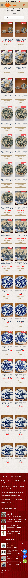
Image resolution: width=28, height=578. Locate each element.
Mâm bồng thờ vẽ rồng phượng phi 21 (7, 320)
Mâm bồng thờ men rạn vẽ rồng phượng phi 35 (7, 208)
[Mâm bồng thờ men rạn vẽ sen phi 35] (21, 254)
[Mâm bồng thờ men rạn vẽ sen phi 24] (7, 226)
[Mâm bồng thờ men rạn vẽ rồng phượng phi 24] (7, 141)
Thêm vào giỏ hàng (6, 45)
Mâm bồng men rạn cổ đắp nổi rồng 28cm (20, 40)
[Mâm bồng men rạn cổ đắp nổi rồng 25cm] (7, 29)
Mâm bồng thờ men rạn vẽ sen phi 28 (21, 236)
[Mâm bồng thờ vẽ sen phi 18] (21, 394)
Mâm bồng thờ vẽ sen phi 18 (20, 404)
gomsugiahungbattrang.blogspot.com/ (11, 499)
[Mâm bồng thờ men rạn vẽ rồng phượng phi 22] (21, 113)
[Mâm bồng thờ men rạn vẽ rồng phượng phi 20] (7, 113)
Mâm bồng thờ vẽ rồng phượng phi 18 (20, 292)
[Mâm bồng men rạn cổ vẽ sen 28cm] (21, 57)
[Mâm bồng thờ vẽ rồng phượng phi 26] (7, 338)
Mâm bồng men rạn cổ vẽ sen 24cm (7, 68)
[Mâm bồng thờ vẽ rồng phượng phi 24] (21, 310)
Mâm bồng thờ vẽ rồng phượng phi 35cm (20, 376)
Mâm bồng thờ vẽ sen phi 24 (20, 432)
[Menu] (2, 5)
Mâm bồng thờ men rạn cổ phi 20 (21, 96)
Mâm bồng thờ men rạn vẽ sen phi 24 (7, 236)
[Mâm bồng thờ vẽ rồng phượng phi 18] (21, 282)
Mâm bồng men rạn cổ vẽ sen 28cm (20, 68)
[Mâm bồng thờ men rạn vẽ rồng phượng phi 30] (21, 169)
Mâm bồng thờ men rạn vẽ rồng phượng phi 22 (21, 124)
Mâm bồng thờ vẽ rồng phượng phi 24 (20, 320)
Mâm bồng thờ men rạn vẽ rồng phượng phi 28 (7, 180)
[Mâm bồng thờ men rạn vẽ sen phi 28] (21, 226)
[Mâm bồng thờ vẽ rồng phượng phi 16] (7, 282)
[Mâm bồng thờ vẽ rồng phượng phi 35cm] (21, 366)
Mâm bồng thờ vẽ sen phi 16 (7, 404)
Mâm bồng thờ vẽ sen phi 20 (7, 432)
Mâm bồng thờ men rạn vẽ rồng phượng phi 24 (7, 152)
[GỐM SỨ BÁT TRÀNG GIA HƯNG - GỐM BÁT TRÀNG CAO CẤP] (12, 5)
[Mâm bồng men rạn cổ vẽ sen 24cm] (7, 57)
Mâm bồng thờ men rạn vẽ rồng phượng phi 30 (21, 180)
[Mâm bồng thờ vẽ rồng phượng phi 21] (7, 310)
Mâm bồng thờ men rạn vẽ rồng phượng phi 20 (7, 124)
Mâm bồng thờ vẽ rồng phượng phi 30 (7, 376)
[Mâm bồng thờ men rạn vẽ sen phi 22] (21, 198)
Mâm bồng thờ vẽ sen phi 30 (20, 460)
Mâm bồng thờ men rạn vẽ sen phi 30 (7, 264)
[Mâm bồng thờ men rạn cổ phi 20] (21, 85)
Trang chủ (5, 9)
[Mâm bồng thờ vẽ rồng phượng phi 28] (21, 338)
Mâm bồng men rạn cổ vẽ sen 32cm (7, 96)
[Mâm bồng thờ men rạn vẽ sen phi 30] (7, 254)
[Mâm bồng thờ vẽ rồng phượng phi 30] (7, 366)
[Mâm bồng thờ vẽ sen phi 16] (7, 394)
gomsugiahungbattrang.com (12, 495)
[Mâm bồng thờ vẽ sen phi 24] (21, 422)
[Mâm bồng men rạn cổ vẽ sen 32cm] (7, 85)
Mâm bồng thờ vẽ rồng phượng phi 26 (7, 348)
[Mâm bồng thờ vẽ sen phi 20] (7, 422)
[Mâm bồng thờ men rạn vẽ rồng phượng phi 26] (21, 141)
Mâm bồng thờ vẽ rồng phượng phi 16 (7, 292)
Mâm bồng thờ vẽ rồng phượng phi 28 (20, 348)
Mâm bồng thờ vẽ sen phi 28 (7, 460)
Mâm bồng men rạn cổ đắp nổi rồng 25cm (7, 40)
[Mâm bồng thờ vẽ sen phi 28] (7, 450)
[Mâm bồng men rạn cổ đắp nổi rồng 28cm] (21, 29)
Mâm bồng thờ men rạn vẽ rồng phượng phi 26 (21, 152)
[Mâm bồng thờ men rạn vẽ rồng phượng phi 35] (7, 198)
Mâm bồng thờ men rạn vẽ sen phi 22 (21, 208)
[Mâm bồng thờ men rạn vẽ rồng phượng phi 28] (7, 169)
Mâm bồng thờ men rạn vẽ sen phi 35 (21, 264)
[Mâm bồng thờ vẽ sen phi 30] (21, 450)
